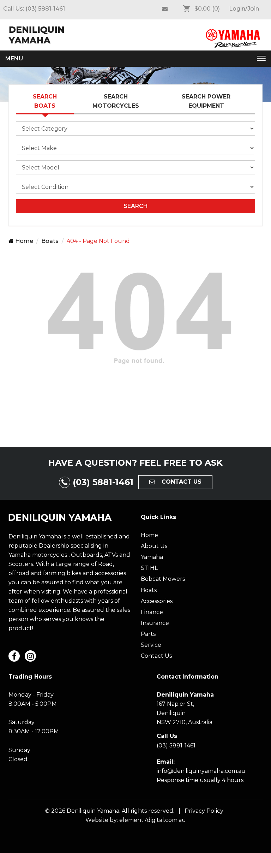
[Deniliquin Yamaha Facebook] (164, 9)
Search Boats (45, 101)
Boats (50, 241)
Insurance (155, 623)
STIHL (149, 568)
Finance (152, 612)
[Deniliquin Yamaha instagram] (30, 656)
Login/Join (244, 8)
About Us (154, 546)
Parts (148, 634)
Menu (14, 58)
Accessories (157, 601)
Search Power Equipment (206, 101)
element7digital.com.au (152, 820)
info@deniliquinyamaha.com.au (201, 771)
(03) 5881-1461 (45, 8)
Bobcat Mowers (163, 578)
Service (151, 645)
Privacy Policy (202, 810)
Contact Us (156, 655)
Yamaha (152, 557)
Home (23, 241)
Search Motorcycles (115, 101)
